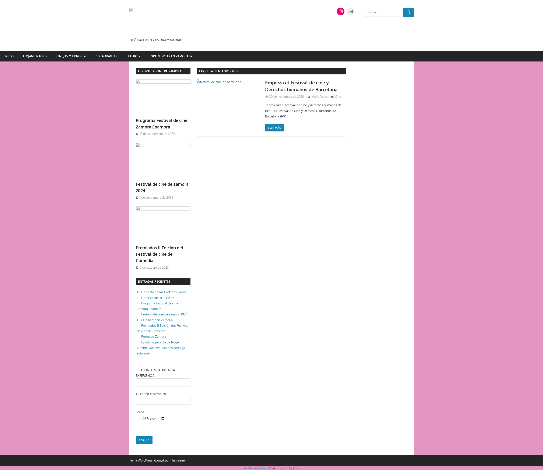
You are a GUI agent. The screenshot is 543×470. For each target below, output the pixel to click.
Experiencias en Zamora (169, 56)
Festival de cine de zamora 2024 (164, 314)
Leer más (274, 127)
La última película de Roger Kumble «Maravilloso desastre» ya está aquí (161, 348)
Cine (338, 96)
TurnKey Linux (291, 468)
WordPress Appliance (255, 468)
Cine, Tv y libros (69, 56)
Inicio (9, 56)
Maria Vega (319, 96)
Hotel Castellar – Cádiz (157, 298)
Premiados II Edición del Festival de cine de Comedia (159, 254)
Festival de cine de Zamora (159, 71)
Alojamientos (33, 56)
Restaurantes (106, 56)
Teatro (131, 56)
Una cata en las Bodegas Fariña (163, 292)
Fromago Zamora (153, 337)
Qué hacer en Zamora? (157, 320)
